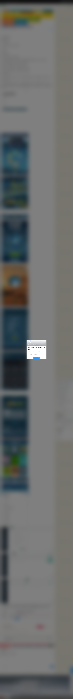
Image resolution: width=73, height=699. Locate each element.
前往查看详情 (36, 357)
